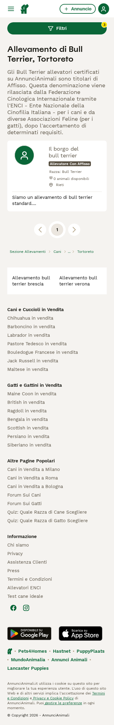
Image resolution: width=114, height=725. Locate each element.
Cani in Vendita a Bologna (35, 486)
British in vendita (26, 402)
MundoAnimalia (28, 659)
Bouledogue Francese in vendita (42, 352)
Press (13, 570)
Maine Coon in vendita (31, 394)
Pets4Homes (32, 651)
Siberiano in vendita (29, 445)
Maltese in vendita (27, 369)
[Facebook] (13, 608)
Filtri (80, 27)
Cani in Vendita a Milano (33, 469)
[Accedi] (103, 8)
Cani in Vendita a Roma (32, 478)
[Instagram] (26, 608)
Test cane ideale (25, 596)
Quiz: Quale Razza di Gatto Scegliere (47, 520)
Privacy (15, 553)
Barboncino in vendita (31, 326)
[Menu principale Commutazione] (11, 9)
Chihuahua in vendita (30, 318)
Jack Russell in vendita (32, 361)
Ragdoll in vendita (27, 411)
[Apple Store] (80, 633)
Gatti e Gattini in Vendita (34, 385)
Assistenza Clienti (27, 562)
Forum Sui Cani (24, 495)
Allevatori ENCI (24, 587)
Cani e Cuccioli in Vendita (35, 309)
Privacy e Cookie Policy (53, 698)
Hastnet (62, 651)
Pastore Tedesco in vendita (37, 343)
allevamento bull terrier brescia (31, 281)
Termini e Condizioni (29, 579)
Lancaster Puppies (28, 668)
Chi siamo (18, 545)
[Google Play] (29, 633)
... (69, 251)
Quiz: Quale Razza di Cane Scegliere (47, 512)
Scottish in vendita (27, 428)
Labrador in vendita (28, 335)
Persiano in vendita (28, 436)
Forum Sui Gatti (24, 503)
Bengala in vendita (27, 419)
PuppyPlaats (91, 651)
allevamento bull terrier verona (78, 281)
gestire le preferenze (63, 703)
